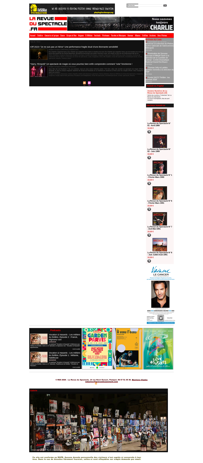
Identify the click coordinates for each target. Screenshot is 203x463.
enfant (80, 74)
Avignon (81, 35)
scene (140, 57)
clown (70, 74)
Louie (90, 57)
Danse (62, 35)
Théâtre (40, 35)
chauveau (107, 55)
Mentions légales (140, 380)
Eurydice (129, 55)
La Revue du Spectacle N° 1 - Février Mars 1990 (159, 176)
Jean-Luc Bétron (115, 74)
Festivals (97, 35)
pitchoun (71, 75)
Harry (58, 57)
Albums (137, 35)
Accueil (32, 35)
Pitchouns (105, 35)
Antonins (56, 55)
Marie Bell (63, 75)
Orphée (108, 57)
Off (104, 57)
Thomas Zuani (66, 58)
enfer (123, 55)
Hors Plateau (162, 35)
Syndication (101, 383)
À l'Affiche (88, 35)
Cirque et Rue (71, 35)
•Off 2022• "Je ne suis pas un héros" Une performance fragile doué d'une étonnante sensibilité (74, 47)
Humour (130, 35)
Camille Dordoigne (91, 55)
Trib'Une (145, 35)
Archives (153, 35)
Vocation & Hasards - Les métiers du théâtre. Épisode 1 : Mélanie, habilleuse (64, 355)
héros (62, 57)
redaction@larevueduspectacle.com (101, 382)
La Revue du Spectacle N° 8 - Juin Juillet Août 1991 (159, 254)
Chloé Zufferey (116, 55)
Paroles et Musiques (118, 35)
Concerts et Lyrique (52, 35)
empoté (75, 74)
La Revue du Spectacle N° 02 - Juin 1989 (159, 150)
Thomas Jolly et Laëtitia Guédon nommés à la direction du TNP (160, 59)
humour (106, 74)
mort (101, 57)
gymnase (95, 74)
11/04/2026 (52, 360)
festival (135, 55)
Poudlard (77, 75)
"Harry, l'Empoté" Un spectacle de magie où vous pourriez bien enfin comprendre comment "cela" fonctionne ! (81, 64)
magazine (95, 57)
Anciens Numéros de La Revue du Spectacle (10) (157, 92)
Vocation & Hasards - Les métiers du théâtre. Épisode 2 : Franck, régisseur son (64, 337)
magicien (52, 75)
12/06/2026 (52, 342)
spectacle (52, 58)
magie (58, 75)
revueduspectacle (131, 57)
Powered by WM (111, 383)
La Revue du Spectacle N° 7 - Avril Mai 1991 (159, 228)
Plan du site (90, 383)
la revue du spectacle (80, 57)
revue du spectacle (118, 57)
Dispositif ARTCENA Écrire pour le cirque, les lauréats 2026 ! (159, 76)
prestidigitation (86, 75)
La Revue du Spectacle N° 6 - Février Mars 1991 (159, 202)
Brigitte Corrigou (78, 55)
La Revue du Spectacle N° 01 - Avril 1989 (159, 124)
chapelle (101, 55)
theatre (58, 58)
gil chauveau (87, 74)
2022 (50, 55)
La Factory (68, 57)
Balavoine (69, 55)
